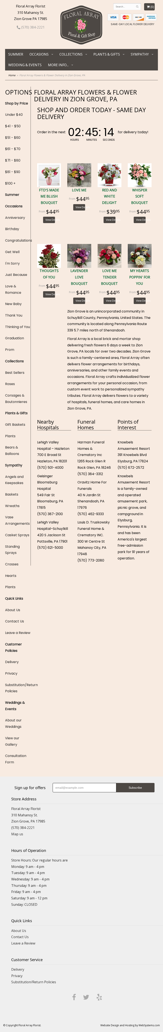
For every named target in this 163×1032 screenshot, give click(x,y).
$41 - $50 (13, 126)
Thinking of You (17, 326)
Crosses (11, 564)
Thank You (13, 315)
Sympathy (140, 54)
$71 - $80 (12, 160)
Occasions (39, 54)
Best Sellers (14, 372)
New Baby (13, 303)
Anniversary (15, 217)
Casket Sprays (17, 535)
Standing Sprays (12, 549)
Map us (17, 834)
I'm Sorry (12, 263)
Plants (10, 436)
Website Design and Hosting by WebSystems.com (130, 1025)
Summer (15, 54)
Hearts (10, 575)
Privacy (11, 673)
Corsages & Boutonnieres (16, 398)
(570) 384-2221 (32, 27)
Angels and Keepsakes (14, 480)
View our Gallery (12, 741)
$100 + (10, 183)
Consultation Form (15, 759)
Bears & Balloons (12, 450)
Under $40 (14, 114)
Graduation (14, 338)
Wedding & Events (25, 65)
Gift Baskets (15, 424)
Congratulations (18, 240)
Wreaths (12, 505)
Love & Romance (13, 289)
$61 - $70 (12, 148)
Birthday (12, 228)
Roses (10, 383)
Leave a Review (17, 632)
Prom (9, 349)
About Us (12, 610)
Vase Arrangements (17, 520)
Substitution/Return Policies (18, 688)
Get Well (12, 251)
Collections (71, 54)
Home (11, 75)
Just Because (16, 274)
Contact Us (14, 621)
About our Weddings (13, 723)
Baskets (11, 494)
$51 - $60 (12, 137)
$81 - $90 (12, 171)
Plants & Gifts (106, 54)
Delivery (12, 661)
